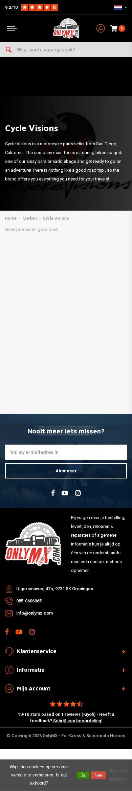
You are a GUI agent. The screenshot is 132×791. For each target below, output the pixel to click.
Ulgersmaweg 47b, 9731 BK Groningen (54, 588)
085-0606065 (29, 600)
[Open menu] (12, 28)
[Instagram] (78, 493)
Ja (83, 775)
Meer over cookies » (118, 775)
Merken (30, 218)
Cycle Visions (56, 218)
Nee (98, 775)
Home (11, 218)
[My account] (100, 28)
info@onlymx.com (34, 613)
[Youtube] (65, 493)
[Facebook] (53, 493)
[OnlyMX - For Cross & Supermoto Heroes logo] (66, 28)
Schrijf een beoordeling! (77, 720)
